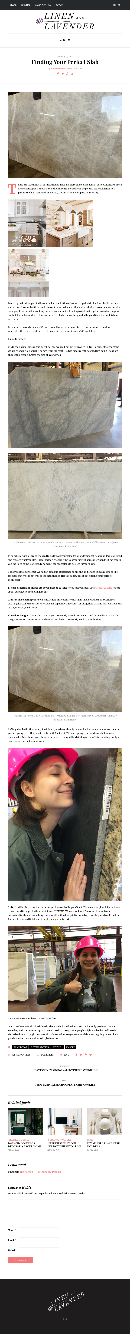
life (19, 1140)
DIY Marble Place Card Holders (103, 1145)
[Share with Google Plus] (67, 73)
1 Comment (47, 1054)
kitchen (57, 1047)
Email (12, 1240)
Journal (25, 5)
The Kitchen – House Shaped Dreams (40, 1171)
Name (12, 1230)
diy (91, 1140)
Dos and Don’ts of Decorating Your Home (24, 1145)
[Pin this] (72, 73)
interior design (40, 1047)
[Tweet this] (62, 73)
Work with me (43, 5)
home (79, 68)
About (59, 5)
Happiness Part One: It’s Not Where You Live (64, 1145)
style (26, 1140)
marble (70, 1047)
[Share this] (57, 73)
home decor (20, 1047)
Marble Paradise (103, 587)
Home (13, 5)
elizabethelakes (58, 68)
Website (12, 1250)
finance (54, 1140)
